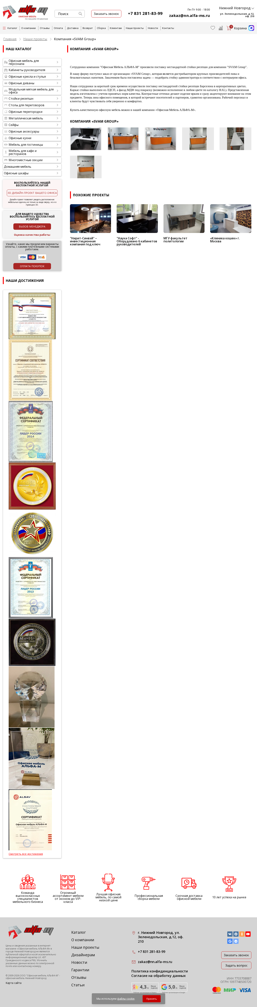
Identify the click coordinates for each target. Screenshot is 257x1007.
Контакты (168, 28)
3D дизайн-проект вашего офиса (32, 193)
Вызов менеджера (32, 226)
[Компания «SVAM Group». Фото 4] (198, 138)
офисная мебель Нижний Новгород (26, 978)
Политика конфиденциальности (159, 971)
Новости (153, 28)
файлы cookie (126, 998)
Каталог (78, 932)
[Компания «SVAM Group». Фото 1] (86, 138)
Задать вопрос (236, 965)
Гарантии (80, 969)
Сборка (101, 28)
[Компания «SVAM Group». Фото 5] (235, 138)
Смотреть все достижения (26, 854)
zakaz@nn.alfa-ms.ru (189, 15)
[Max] (250, 30)
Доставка (72, 28)
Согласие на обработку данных (158, 976)
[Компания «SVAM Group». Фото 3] (160, 138)
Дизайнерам (83, 954)
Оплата (58, 28)
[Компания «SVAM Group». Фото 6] (86, 167)
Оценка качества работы (32, 235)
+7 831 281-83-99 (145, 13)
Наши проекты (135, 28)
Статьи (77, 984)
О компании (28, 28)
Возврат (88, 28)
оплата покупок (32, 266)
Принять (151, 998)
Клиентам (116, 28)
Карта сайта (13, 983)
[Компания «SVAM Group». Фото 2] (123, 138)
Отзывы (45, 28)
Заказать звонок (236, 955)
